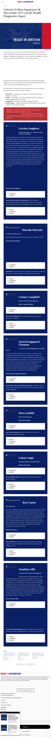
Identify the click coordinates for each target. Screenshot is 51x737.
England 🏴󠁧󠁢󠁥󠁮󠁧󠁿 (3, 709)
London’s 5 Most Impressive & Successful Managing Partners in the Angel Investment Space (13, 717)
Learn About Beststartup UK (7, 695)
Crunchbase (12, 114)
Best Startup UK (9, 52)
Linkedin (11, 195)
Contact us (3, 700)
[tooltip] (17, 664)
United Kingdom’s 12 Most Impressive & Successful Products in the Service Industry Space (13, 728)
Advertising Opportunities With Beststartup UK (11, 697)
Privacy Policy (4, 702)
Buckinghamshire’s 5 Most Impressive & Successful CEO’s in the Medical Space (39, 654)
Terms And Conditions (6, 705)
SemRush (19, 114)
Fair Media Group (26, 735)
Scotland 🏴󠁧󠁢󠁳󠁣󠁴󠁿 (3, 711)
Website (11, 209)
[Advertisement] (25, 70)
